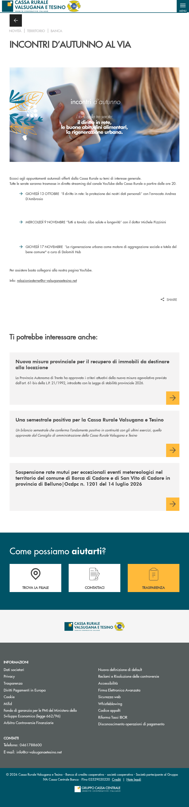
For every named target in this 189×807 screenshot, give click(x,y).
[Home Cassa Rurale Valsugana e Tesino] (41, 6)
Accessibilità (108, 683)
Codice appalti (109, 710)
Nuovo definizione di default (120, 669)
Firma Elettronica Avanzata (119, 689)
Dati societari (14, 669)
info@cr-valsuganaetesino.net (39, 751)
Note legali (133, 779)
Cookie (9, 696)
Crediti (116, 779)
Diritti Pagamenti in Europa (43, 689)
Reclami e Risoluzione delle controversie (128, 676)
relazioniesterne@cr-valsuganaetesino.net (47, 280)
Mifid (8, 703)
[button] (183, 6)
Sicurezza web (109, 696)
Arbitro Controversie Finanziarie (47, 722)
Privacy (9, 676)
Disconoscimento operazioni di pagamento (131, 723)
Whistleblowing (110, 703)
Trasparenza (13, 683)
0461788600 (31, 744)
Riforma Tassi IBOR (131, 717)
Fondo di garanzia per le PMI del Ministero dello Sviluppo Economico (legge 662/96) (47, 713)
